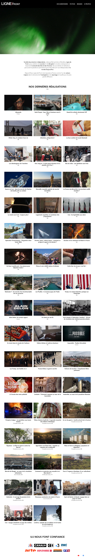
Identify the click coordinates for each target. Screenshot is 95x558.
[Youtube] (78, 555)
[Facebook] (83, 555)
